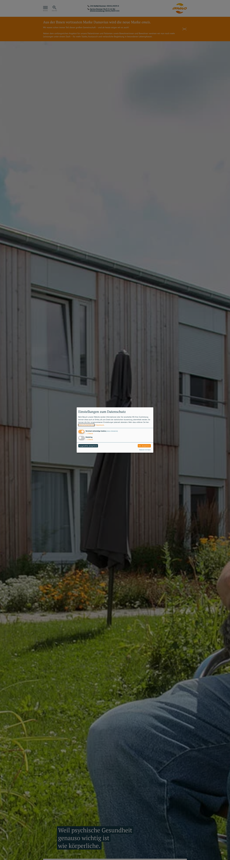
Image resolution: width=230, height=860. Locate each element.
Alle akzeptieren (144, 446)
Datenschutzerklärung (86, 425)
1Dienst (89, 433)
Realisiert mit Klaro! (145, 450)
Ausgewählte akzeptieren (88, 446)
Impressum (100, 425)
